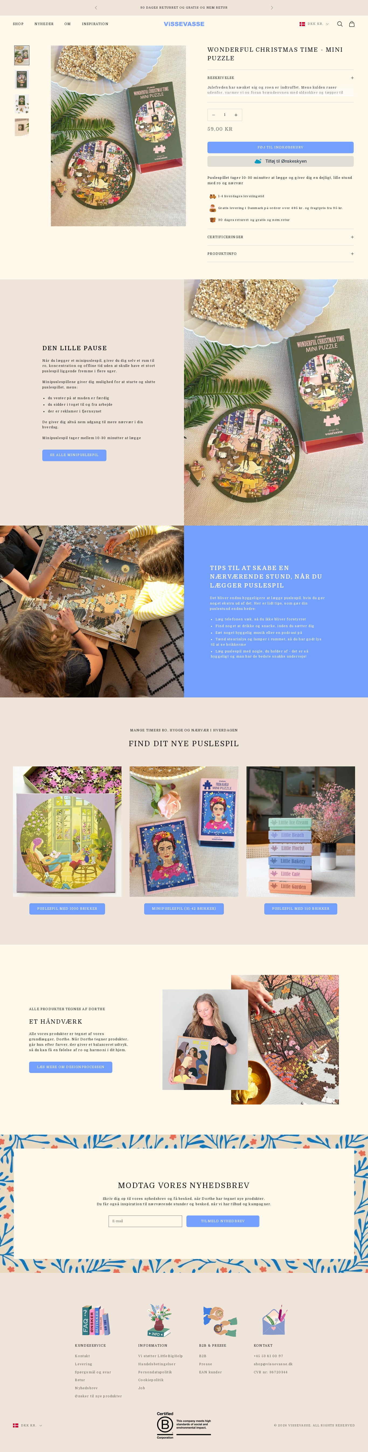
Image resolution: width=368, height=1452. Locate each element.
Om (67, 24)
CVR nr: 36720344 (271, 1372)
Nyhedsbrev (86, 1388)
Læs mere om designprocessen (71, 1067)
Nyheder (44, 24)
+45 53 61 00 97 (268, 1356)
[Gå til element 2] (21, 79)
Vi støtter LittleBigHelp (160, 1356)
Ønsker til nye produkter (98, 1396)
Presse (205, 1364)
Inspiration (95, 24)
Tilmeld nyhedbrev (223, 1221)
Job (141, 1388)
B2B (203, 1356)
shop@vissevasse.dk (273, 1364)
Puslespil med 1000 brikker (67, 909)
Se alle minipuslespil (74, 455)
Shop (18, 24)
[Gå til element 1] (21, 55)
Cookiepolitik (151, 1380)
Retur (80, 1380)
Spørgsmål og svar (93, 1372)
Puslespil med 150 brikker (300, 909)
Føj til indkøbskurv (281, 147)
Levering (83, 1364)
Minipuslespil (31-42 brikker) (184, 909)
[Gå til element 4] (21, 127)
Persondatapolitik (155, 1372)
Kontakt (82, 1356)
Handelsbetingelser (157, 1364)
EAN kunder (210, 1372)
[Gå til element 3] (21, 104)
